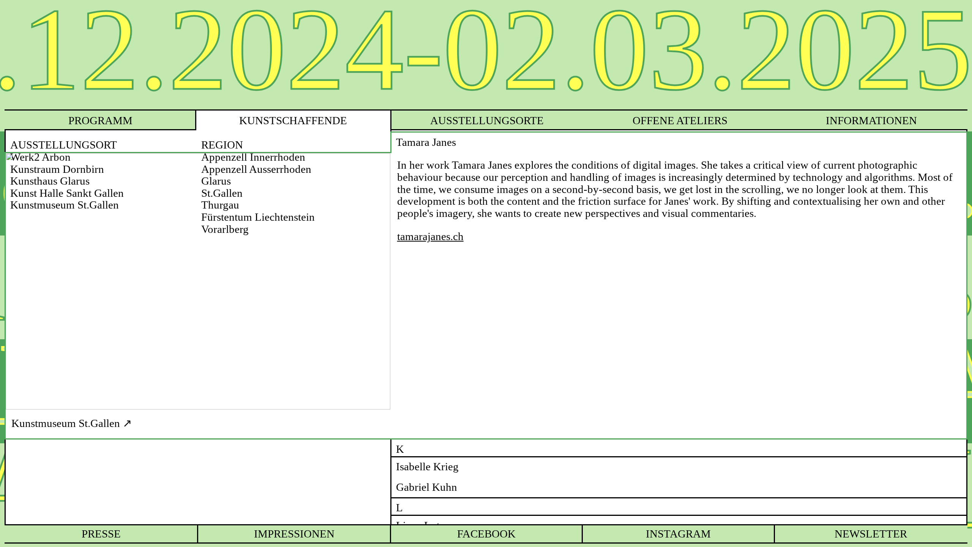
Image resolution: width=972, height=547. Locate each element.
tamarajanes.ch (430, 236)
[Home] (486, 54)
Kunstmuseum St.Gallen (65, 423)
